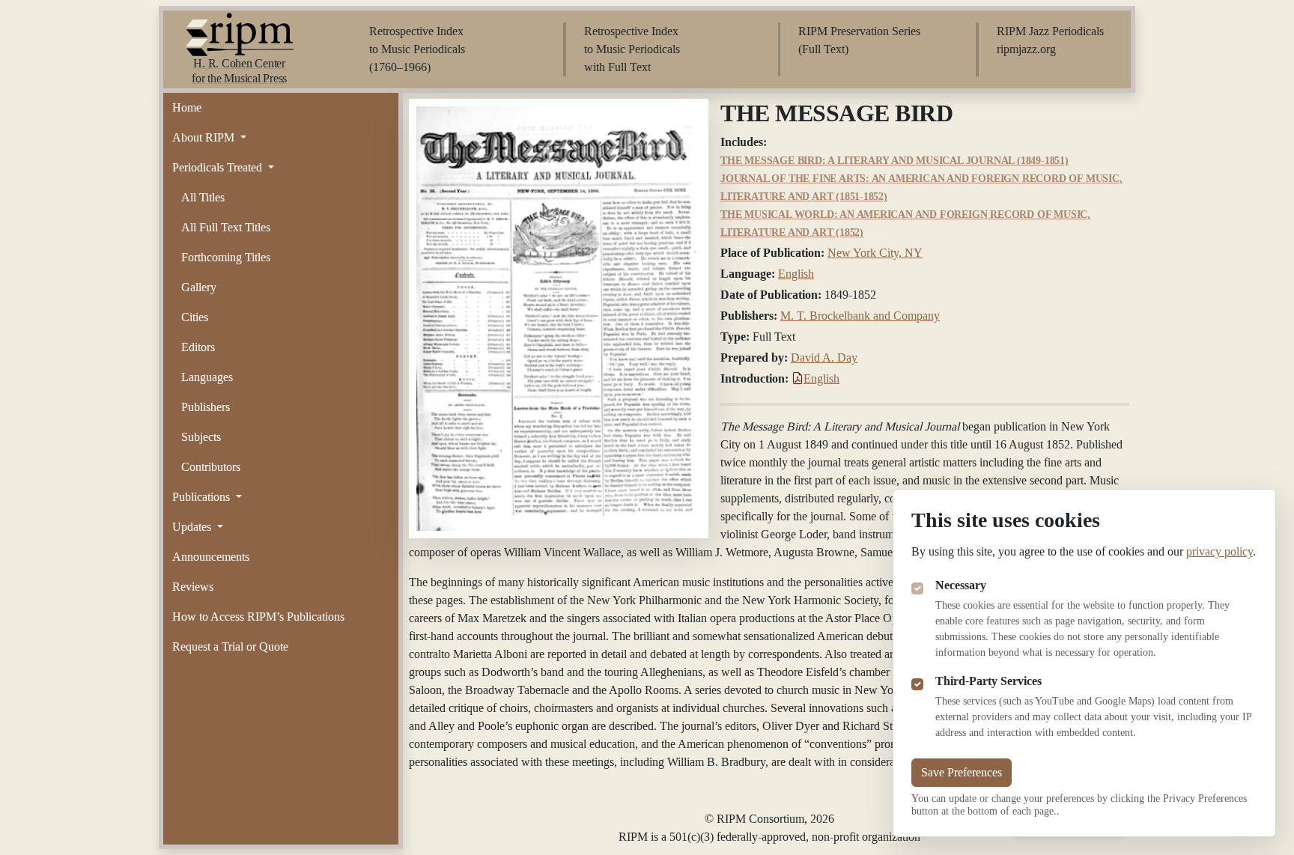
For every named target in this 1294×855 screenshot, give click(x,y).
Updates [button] (193, 526)
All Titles (203, 197)
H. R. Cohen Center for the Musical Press (239, 71)
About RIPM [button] (204, 137)
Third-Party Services (988, 681)
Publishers (205, 407)
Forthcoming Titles (225, 257)
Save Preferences (961, 772)
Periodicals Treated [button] (218, 167)
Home (186, 107)
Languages (207, 377)
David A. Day (824, 357)
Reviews (192, 586)
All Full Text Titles (225, 227)
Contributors (210, 466)
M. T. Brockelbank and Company (860, 315)
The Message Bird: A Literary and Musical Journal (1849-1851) (894, 160)
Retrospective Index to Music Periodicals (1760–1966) (417, 49)
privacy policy (1219, 551)
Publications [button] (202, 496)
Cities (194, 317)
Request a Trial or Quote (230, 646)
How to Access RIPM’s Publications (258, 616)
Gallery (198, 287)
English (796, 273)
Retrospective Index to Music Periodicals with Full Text (632, 49)
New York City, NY (875, 252)
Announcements (210, 556)
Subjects (201, 436)
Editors (198, 347)
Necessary (960, 585)
